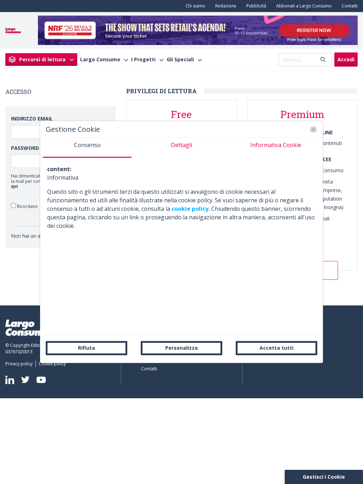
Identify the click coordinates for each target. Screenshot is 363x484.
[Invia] (323, 59)
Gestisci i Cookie (324, 476)
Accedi (345, 59)
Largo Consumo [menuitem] (100, 59)
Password (25, 148)
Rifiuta (86, 347)
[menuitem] (194, 6)
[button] (313, 129)
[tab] (87, 148)
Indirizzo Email (32, 118)
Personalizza (181, 347)
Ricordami (27, 206)
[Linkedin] (9, 380)
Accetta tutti (276, 347)
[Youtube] (41, 379)
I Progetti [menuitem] (143, 59)
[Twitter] (25, 379)
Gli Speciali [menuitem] (180, 59)
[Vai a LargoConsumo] (13, 30)
